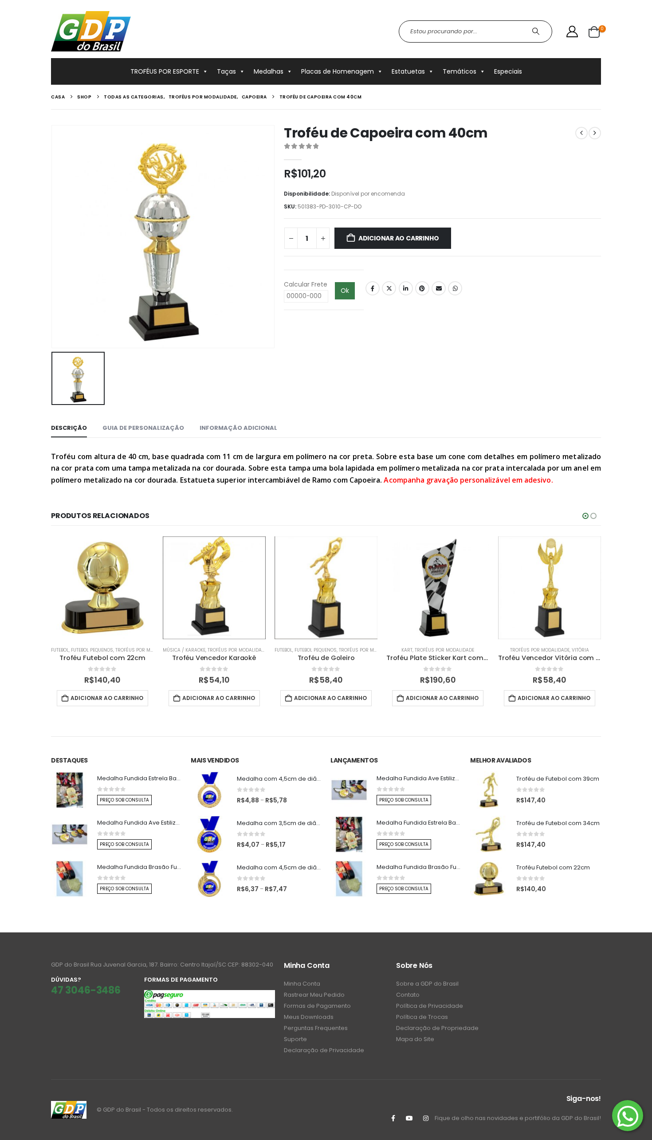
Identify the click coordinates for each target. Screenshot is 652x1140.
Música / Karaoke (184, 650)
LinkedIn (406, 288)
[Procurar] (537, 31)
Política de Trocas (422, 1017)
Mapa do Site (415, 1039)
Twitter (389, 288)
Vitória (580, 650)
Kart (406, 650)
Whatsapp (455, 288)
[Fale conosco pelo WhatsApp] (627, 1115)
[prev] (581, 133)
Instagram (425, 1118)
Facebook (372, 288)
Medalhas (268, 71)
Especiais (508, 71)
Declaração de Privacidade (324, 1050)
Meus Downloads (309, 1017)
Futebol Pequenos (92, 650)
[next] (595, 133)
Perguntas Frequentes (316, 1028)
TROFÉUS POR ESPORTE (164, 71)
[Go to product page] (102, 587)
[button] (585, 516)
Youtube (409, 1118)
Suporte (295, 1039)
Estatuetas (408, 71)
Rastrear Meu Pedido (314, 995)
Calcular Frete (305, 284)
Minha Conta (302, 983)
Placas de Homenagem (337, 71)
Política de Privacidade (429, 1006)
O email (439, 288)
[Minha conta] (572, 31)
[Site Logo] (91, 31)
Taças (226, 71)
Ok (345, 290)
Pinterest (422, 288)
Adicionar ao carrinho (398, 238)
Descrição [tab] (69, 428)
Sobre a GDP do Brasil (427, 983)
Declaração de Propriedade (437, 1028)
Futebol (60, 650)
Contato (408, 995)
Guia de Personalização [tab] (143, 428)
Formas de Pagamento (317, 1006)
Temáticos (459, 71)
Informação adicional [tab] (238, 428)
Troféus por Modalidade (145, 650)
